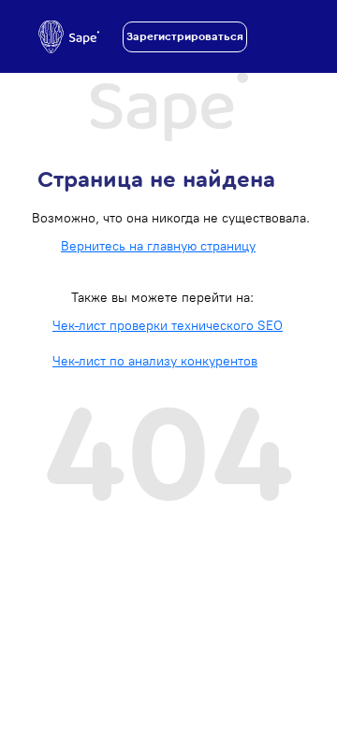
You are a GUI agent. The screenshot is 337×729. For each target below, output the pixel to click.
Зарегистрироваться (184, 36)
